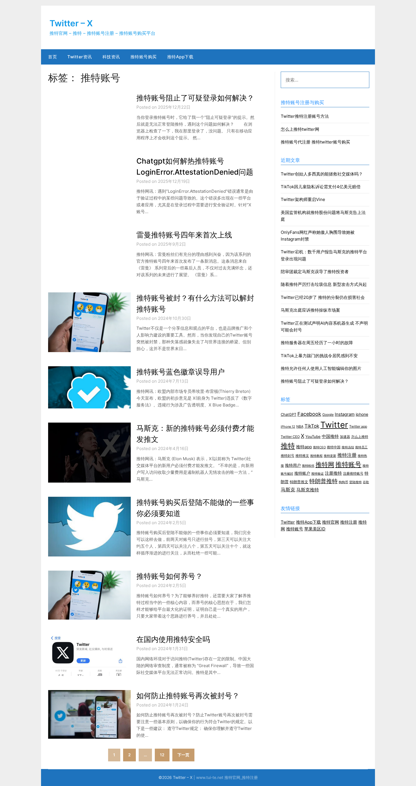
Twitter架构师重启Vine (303, 199)
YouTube (313, 436)
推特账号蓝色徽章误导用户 (180, 371)
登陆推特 (355, 482)
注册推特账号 (353, 474)
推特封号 (287, 455)
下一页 (183, 754)
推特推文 (302, 455)
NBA (299, 426)
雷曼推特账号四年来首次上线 (184, 234)
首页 (52, 56)
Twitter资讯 (79, 56)
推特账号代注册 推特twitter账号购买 (315, 142)
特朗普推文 (299, 482)
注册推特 (333, 473)
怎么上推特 (359, 437)
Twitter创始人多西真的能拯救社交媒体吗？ (322, 174)
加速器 (345, 436)
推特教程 (316, 456)
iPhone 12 (288, 427)
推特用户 (293, 465)
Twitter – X (71, 23)
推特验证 (317, 474)
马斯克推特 (307, 489)
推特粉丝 (308, 466)
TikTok (312, 426)
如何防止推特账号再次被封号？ (187, 695)
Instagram (345, 414)
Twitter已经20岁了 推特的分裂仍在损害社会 (323, 297)
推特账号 (348, 464)
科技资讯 (111, 56)
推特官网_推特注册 (241, 777)
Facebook (309, 414)
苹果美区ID (314, 529)
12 (162, 754)
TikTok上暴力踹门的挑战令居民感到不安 (319, 355)
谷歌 (366, 482)
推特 (288, 446)
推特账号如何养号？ (169, 576)
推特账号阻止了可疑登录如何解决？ (195, 97)
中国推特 (330, 436)
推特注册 (347, 455)
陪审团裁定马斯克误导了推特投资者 (315, 271)
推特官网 (330, 522)
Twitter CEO (290, 437)
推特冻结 (348, 447)
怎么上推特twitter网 (300, 129)
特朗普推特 (323, 481)
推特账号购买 (143, 56)
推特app (304, 446)
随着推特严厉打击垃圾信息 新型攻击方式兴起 (324, 284)
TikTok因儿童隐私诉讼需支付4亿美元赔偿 (321, 186)
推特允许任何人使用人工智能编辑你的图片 (321, 368)
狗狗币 (343, 482)
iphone (362, 414)
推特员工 (361, 447)
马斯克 (288, 489)
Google (328, 415)
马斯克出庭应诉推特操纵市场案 (310, 310)
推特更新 (330, 456)
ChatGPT (288, 414)
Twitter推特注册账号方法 (305, 116)
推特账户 (302, 473)
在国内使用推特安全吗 (173, 639)
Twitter (334, 425)
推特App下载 (180, 56)
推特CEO (319, 447)
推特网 (325, 464)
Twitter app (358, 427)
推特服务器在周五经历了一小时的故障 (317, 342)
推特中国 (333, 447)
